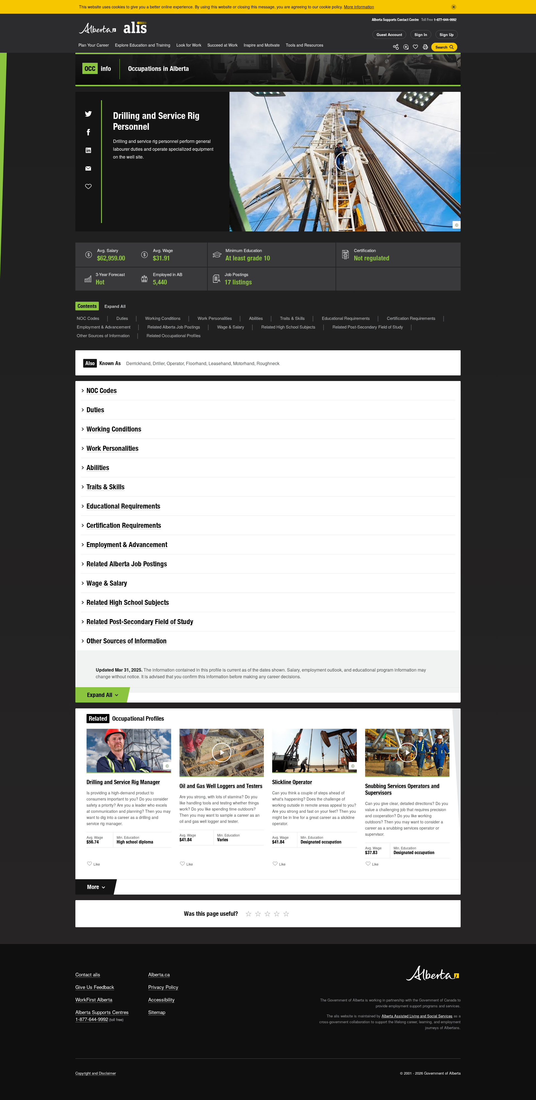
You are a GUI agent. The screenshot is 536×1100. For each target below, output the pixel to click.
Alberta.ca (159, 974)
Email (88, 168)
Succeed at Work (222, 45)
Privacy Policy (163, 986)
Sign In (421, 34)
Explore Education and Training (142, 45)
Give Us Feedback (94, 986)
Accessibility (161, 999)
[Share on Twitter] (88, 114)
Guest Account (389, 34)
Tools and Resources (304, 45)
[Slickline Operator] (314, 750)
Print (425, 47)
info (98, 68)
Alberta (97, 28)
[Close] (453, 7)
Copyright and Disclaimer (95, 1073)
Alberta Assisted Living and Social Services (417, 1015)
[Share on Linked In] (88, 150)
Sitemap (156, 1011)
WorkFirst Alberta (93, 999)
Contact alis (87, 974)
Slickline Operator (292, 782)
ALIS (135, 27)
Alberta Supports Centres (102, 1011)
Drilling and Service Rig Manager (123, 782)
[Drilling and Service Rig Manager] (129, 750)
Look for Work (188, 45)
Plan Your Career (93, 45)
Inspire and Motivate (262, 45)
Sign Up (447, 34)
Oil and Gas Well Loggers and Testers (221, 786)
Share (396, 47)
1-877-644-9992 (445, 20)
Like (415, 46)
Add (405, 47)
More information (359, 6)
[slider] (337, 226)
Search (442, 47)
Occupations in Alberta (158, 68)
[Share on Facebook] (88, 132)
